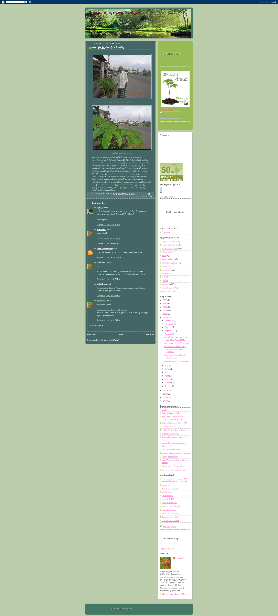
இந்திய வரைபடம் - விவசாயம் (173, 466)
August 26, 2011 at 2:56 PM (108, 296)
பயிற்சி (164, 266)
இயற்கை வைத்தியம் (170, 249)
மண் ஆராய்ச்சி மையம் (171, 450)
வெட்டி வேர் (166, 291)
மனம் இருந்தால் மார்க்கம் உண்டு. (177, 343)
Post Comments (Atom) (109, 340)
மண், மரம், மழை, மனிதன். (117, 12)
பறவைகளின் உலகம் (169, 503)
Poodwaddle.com (167, 549)
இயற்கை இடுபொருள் (170, 245)
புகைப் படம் (166, 270)
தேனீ (164, 256)
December (169, 320)
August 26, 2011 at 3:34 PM (108, 320)
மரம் (163, 277)
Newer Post (92, 335)
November (169, 324)
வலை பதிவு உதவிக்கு (170, 513)
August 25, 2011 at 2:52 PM (108, 279)
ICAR (164, 410)
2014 (165, 307)
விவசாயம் (166, 284)
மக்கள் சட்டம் (167, 492)
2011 (165, 317)
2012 (165, 314)
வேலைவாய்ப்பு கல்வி (170, 517)
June (167, 369)
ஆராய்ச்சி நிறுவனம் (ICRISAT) (174, 423)
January (168, 386)
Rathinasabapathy (105, 249)
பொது (164, 273)
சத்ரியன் (100, 208)
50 (166, 170)
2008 (165, 397)
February (169, 383)
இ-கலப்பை (166, 232)
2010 (165, 391)
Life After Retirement (170, 521)
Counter (173, 527)
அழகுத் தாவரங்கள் (169, 242)
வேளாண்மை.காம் (169, 427)
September (170, 331)
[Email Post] (149, 194)
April (167, 376)
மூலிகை (165, 281)
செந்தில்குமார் (102, 284)
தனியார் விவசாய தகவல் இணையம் (176, 453)
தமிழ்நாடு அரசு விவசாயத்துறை (174, 430)
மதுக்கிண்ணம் (167, 496)
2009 (165, 394)
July (167, 365)
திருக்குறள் (166, 485)
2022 (165, 300)
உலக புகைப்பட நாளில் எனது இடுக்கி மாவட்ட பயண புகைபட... (175, 349)
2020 (165, 304)
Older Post (149, 335)
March (168, 379)
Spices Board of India (171, 413)
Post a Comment (97, 325)
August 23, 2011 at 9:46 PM (108, 244)
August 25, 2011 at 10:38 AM (109, 257)
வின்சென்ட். (101, 230)
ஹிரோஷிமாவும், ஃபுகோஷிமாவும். (177, 361)
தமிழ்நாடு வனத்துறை (170, 434)
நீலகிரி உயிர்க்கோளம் (170, 489)
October (168, 327)
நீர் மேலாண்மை (168, 259)
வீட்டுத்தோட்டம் (146, 197)
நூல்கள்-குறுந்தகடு (169, 263)
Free (165, 527)
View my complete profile (173, 594)
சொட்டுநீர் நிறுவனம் (170, 457)
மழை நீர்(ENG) (168, 499)
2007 (165, 401)
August (168, 334)
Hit (168, 527)
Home (120, 335)
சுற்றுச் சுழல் (166, 252)
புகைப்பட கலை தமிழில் (171, 506)
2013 (165, 311)
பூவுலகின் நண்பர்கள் (170, 510)
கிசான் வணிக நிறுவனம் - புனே (174, 470)
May (167, 372)
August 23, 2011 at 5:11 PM (108, 225)
